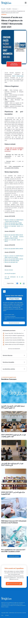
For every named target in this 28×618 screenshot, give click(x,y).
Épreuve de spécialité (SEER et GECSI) (14, 224)
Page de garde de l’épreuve (12, 221)
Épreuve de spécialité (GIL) (11, 262)
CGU (2, 615)
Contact (7, 615)
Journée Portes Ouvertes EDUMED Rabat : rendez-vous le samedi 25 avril (15, 340)
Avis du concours (9, 270)
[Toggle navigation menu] (25, 2)
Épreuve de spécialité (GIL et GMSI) (13, 223)
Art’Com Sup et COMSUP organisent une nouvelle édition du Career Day (14, 335)
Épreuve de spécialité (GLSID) (12, 260)
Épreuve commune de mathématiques (14, 219)
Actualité (9, 9)
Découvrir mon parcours (14, 583)
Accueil (3, 9)
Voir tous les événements (14, 348)
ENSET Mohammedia (18, 76)
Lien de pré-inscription (10, 273)
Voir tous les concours (14, 556)
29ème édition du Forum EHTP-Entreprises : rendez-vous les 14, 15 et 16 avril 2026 (15, 344)
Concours (14, 9)
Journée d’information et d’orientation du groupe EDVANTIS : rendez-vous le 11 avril (15, 342)
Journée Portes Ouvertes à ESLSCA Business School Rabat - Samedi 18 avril (14, 338)
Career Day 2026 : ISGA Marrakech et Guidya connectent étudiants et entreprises (14, 333)
